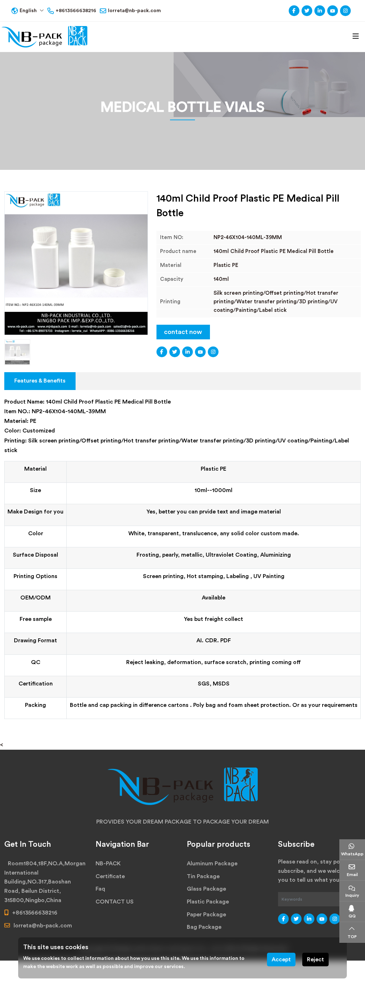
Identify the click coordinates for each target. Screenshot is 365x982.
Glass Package (206, 889)
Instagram (345, 10)
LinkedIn (319, 10)
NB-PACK (108, 863)
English (28, 10)
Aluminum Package (212, 863)
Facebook (294, 10)
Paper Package (206, 914)
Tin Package (203, 876)
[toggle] (356, 36)
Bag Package (204, 927)
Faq (100, 889)
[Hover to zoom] (76, 263)
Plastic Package (208, 902)
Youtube (332, 10)
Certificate (110, 876)
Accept (281, 959)
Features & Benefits (40, 381)
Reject (315, 959)
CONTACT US (115, 902)
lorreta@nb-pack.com (134, 10)
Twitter (307, 10)
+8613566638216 (76, 10)
